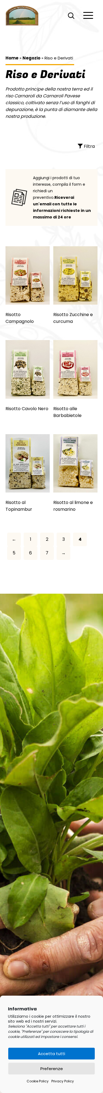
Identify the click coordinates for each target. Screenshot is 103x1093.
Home (11, 58)
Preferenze (51, 1068)
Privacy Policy (62, 1081)
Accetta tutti (51, 1053)
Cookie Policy (38, 1081)
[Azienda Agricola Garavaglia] (22, 15)
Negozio (31, 58)
